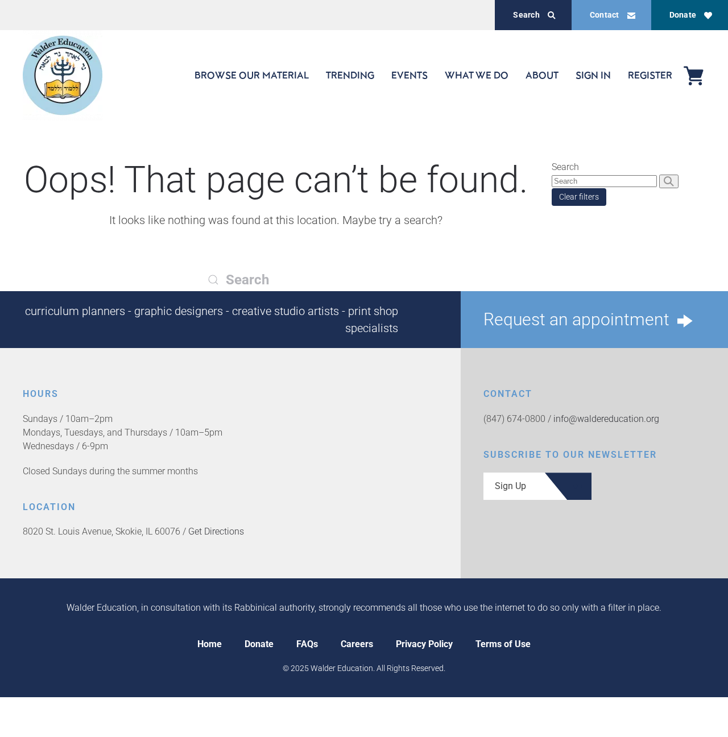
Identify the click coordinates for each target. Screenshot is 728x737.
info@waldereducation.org (606, 418)
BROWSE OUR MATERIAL (252, 75)
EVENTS (409, 75)
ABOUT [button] (542, 75)
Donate (682, 14)
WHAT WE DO (476, 75)
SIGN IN (593, 75)
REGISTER (650, 75)
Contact (604, 14)
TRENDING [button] (350, 75)
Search (526, 14)
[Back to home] (62, 75)
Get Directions (216, 531)
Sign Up (510, 486)
